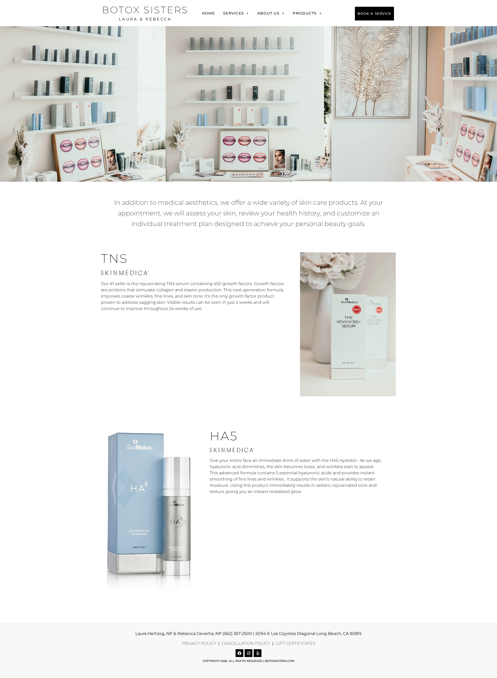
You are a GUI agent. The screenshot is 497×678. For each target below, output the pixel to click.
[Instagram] (248, 653)
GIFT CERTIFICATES (295, 643)
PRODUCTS (305, 13)
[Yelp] (257, 653)
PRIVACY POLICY (199, 643)
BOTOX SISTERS (145, 10)
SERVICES (233, 13)
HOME (208, 13)
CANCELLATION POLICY (245, 643)
